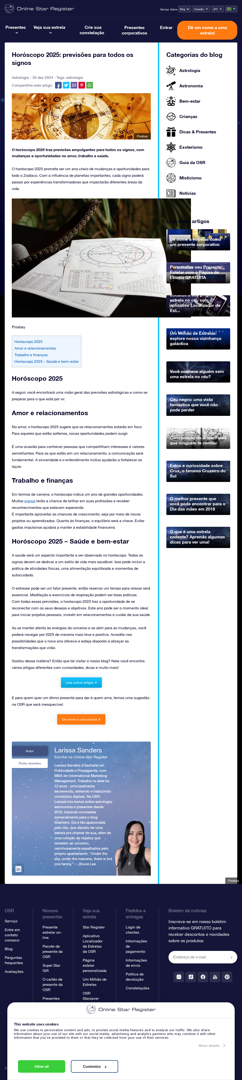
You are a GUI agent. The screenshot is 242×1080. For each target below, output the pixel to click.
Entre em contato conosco (12, 935)
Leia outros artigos (80, 682)
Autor (30, 751)
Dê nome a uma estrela (79, 719)
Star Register (94, 927)
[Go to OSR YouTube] (215, 977)
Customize (92, 1066)
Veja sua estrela (49, 27)
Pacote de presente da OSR (53, 951)
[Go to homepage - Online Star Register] (39, 9)
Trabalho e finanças (31, 355)
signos (29, 501)
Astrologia (20, 77)
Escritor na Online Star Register (81, 757)
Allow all (42, 1066)
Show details (209, 1045)
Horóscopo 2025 (28, 341)
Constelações (137, 988)
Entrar (166, 27)
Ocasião (199, 9)
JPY (215, 9)
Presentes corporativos (134, 30)
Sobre (173, 9)
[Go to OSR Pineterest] (227, 977)
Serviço (164, 9)
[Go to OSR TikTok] (191, 977)
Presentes (15, 27)
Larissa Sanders (78, 750)
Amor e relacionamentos (35, 348)
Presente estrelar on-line (52, 932)
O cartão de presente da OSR (53, 984)
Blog (182, 9)
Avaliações (14, 971)
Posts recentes (30, 763)
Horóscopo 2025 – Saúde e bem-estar (46, 361)
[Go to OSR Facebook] (203, 977)
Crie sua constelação (92, 30)
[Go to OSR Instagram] (178, 977)
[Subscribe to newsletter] (231, 957)
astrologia (74, 77)
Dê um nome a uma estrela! (207, 30)
